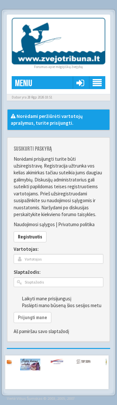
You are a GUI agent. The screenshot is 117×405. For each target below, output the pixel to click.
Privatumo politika (76, 224)
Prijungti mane (32, 317)
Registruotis (30, 236)
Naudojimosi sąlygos (34, 224)
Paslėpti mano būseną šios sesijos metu (61, 305)
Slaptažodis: (27, 272)
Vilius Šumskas (29, 398)
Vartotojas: (26, 249)
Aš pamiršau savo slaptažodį (41, 331)
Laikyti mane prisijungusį (47, 298)
